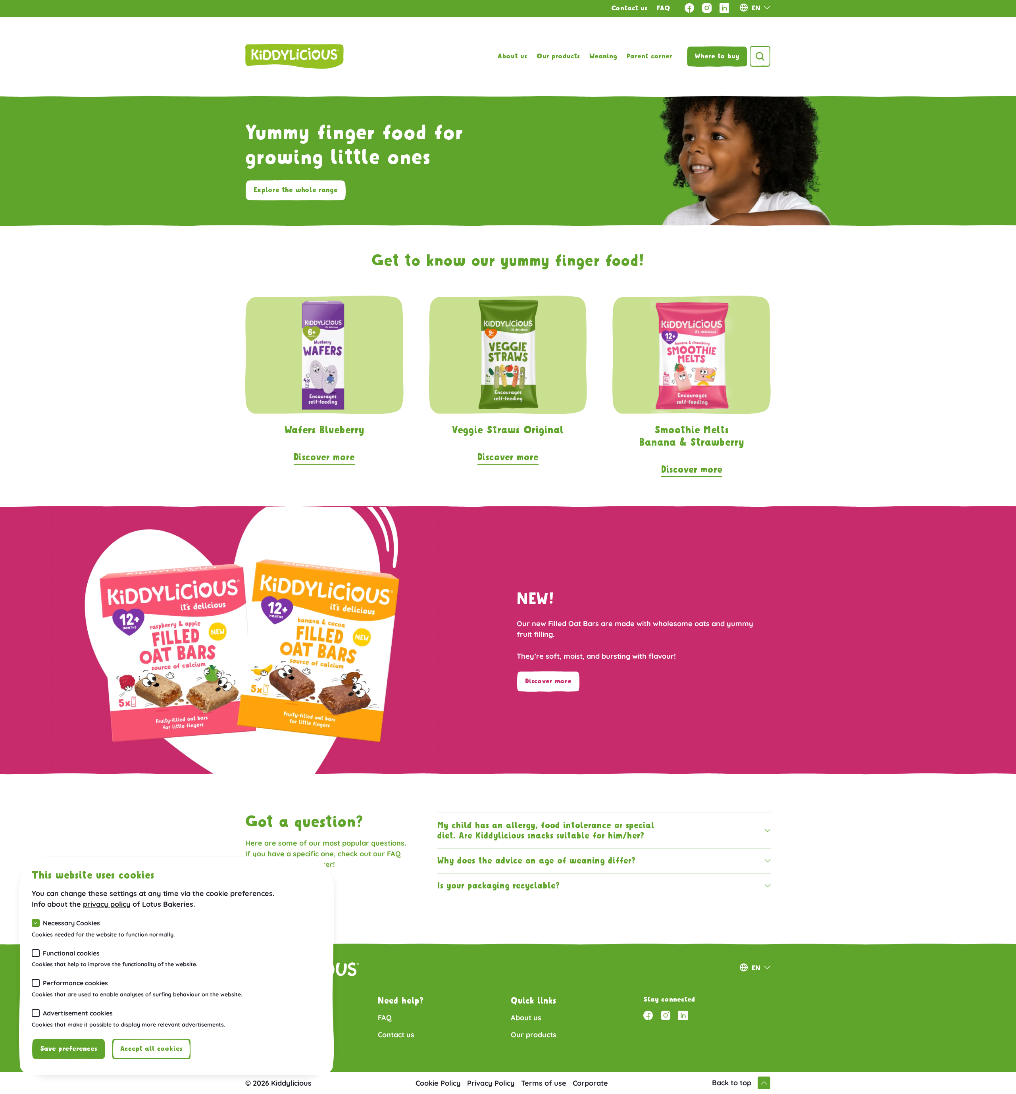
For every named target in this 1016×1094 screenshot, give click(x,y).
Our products (558, 56)
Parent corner (649, 56)
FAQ (663, 8)
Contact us (629, 8)
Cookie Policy (438, 1083)
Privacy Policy (491, 1083)
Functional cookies (71, 953)
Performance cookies (75, 983)
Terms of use (543, 1083)
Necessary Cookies (71, 923)
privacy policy (107, 904)
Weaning (603, 56)
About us (512, 56)
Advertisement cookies (78, 1013)
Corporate (590, 1083)
